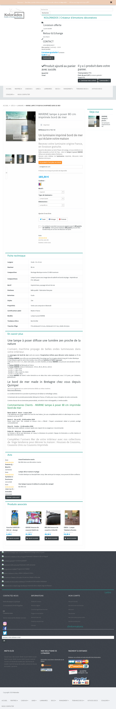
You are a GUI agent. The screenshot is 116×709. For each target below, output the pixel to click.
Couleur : (42, 181)
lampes (48, 158)
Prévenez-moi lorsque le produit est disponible (53, 171)
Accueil (5, 106)
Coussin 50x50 (27, 657)
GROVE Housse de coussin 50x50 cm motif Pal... (32, 530)
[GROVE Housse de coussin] (34, 517)
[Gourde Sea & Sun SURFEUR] (14, 517)
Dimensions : (43, 202)
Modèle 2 (11, 370)
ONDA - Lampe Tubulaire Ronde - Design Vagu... (70, 530)
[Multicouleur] (40, 184)
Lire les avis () (43, 240)
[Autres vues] (6, 149)
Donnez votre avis (45, 243)
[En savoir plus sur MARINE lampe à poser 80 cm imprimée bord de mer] (93, 121)
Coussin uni (7, 662)
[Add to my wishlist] (11, 542)
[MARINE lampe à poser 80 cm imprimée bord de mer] (9, 159)
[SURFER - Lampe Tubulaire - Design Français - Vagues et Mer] (72, 517)
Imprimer (46, 125)
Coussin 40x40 (19, 657)
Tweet (43, 219)
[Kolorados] (20, 13)
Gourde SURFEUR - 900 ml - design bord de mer (13, 530)
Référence (42, 130)
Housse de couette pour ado (19, 662)
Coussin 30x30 (20, 659)
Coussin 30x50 (12, 659)
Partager (53, 219)
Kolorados (16, 692)
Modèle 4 (11, 374)
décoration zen (18, 362)
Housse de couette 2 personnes (23, 664)
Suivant (6, 173)
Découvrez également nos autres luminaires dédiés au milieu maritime (28, 389)
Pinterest (63, 219)
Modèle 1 (11, 369)
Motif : (41, 188)
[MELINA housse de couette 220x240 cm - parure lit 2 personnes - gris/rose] (53, 517)
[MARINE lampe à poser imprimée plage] (20, 159)
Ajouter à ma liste (45, 213)
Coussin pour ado (9, 657)
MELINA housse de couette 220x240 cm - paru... (51, 530)
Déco (13, 106)
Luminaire (20, 106)
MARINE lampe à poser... (104, 118)
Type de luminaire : (46, 195)
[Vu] (8, 542)
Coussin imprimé (30, 659)
